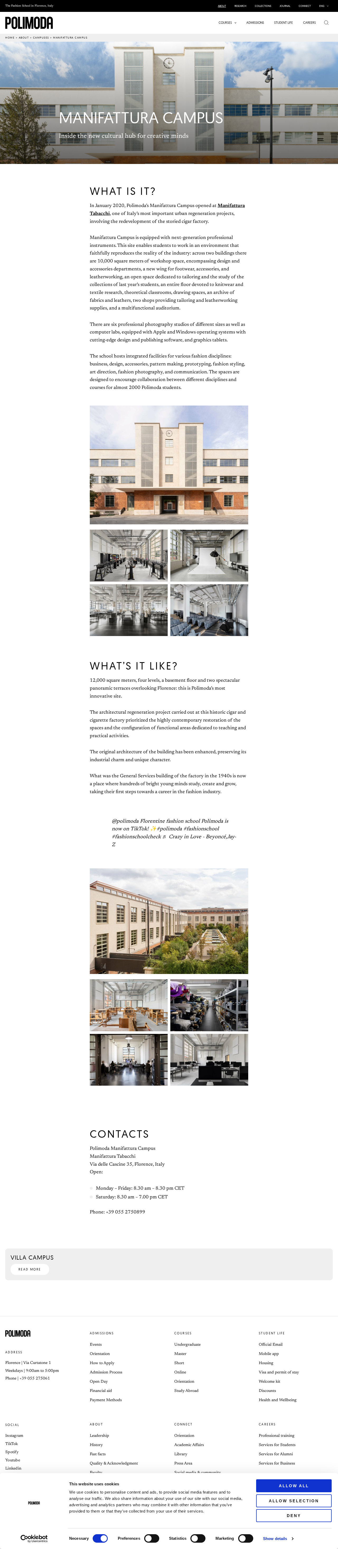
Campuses (41, 37)
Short (179, 1363)
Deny (294, 1515)
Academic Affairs (189, 1445)
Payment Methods (106, 1400)
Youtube (12, 1460)
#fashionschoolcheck (136, 837)
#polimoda (169, 829)
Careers (267, 1424)
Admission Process (106, 1372)
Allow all (294, 1486)
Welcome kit (269, 1382)
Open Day (99, 1382)
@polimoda (125, 821)
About (24, 37)
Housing (266, 1363)
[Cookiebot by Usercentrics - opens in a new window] (34, 1539)
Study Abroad (186, 1391)
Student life (272, 1333)
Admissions (102, 1333)
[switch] (151, 1538)
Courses (183, 1333)
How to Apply (102, 1363)
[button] (326, 6)
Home (10, 37)
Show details (275, 1538)
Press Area (183, 1464)
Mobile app (269, 1354)
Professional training (276, 1436)
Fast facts (98, 1454)
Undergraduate (187, 1345)
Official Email (271, 1345)
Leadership (99, 1436)
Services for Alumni (276, 1454)
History (96, 1445)
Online (180, 1372)
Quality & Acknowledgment (114, 1464)
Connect (183, 1424)
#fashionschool (201, 829)
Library (180, 1454)
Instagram (14, 1436)
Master (180, 1354)
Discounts (267, 1391)
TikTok (11, 1444)
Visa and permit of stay (279, 1372)
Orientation (100, 1354)
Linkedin (13, 1469)
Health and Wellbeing (278, 1400)
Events (96, 1345)
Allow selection (294, 1501)
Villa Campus (32, 1257)
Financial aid (101, 1391)
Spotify (11, 1452)
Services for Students (277, 1445)
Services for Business (277, 1464)
